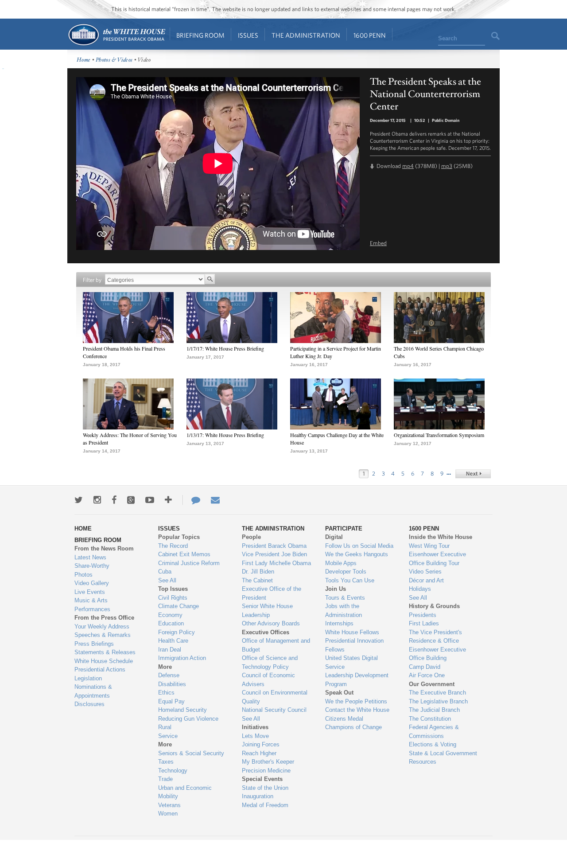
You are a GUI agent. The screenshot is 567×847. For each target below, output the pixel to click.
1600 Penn (369, 35)
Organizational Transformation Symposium (439, 434)
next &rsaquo (473, 473)
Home (116, 35)
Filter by (92, 280)
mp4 (408, 166)
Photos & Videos (114, 60)
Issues (248, 35)
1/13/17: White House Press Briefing (225, 434)
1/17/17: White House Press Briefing (225, 348)
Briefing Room (200, 35)
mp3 (446, 166)
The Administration (306, 35)
